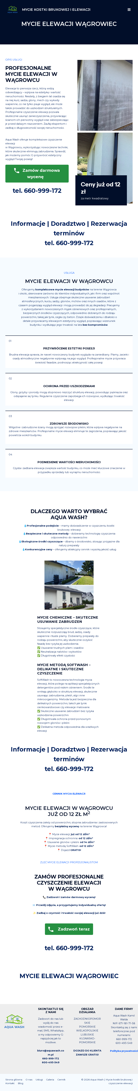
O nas (29, 1079)
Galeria (50, 1079)
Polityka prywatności (124, 1050)
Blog (20, 1083)
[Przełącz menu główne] (129, 9)
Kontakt (9, 1083)
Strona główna (13, 1079)
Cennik (61, 1079)
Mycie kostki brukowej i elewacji (56, 10)
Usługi (39, 1079)
